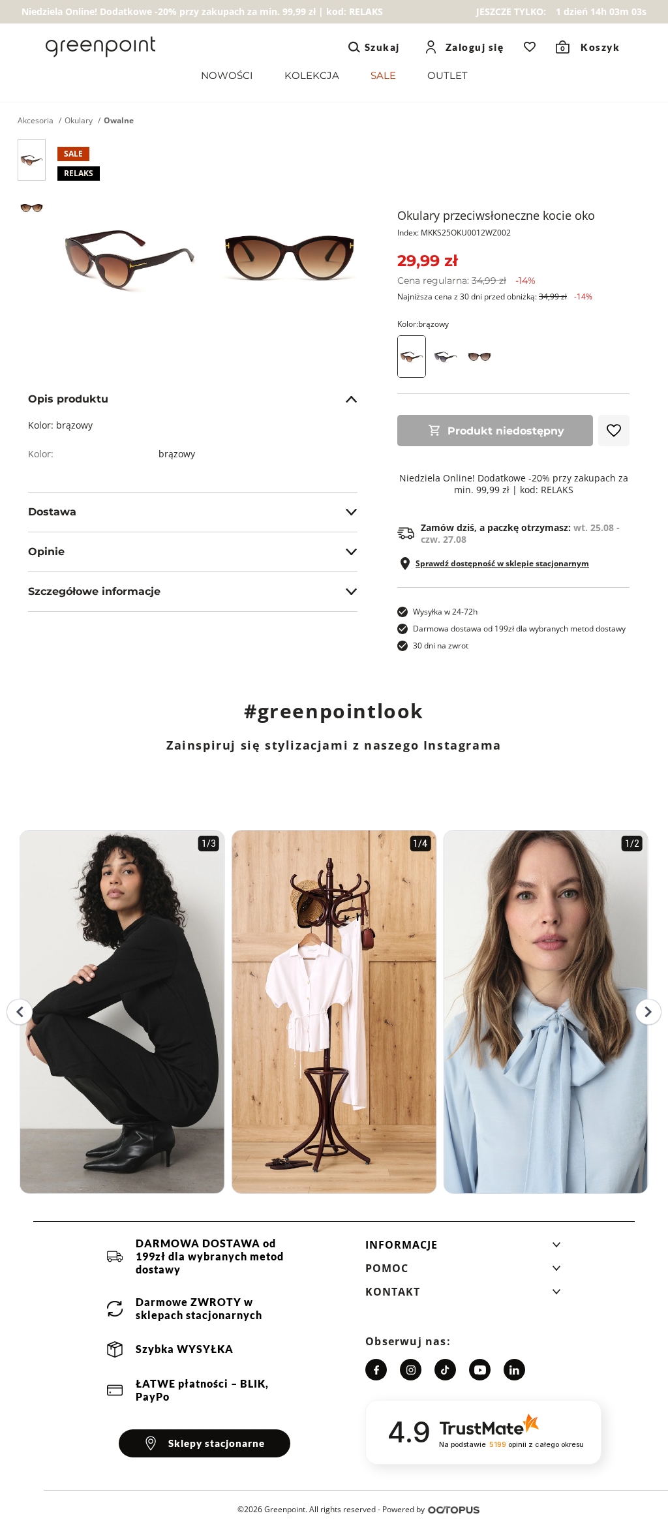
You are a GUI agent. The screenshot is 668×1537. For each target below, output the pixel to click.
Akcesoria (35, 120)
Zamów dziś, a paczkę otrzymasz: (520, 533)
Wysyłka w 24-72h (445, 611)
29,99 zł (427, 260)
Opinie (46, 551)
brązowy (177, 454)
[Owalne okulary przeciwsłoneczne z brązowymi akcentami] (479, 356)
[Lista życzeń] (530, 47)
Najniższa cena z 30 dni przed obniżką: (494, 296)
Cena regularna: (466, 280)
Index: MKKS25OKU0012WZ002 (454, 232)
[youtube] (480, 1369)
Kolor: (423, 323)
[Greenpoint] (100, 47)
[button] (463, 1248)
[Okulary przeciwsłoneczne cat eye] (445, 356)
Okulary (79, 120)
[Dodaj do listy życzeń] (614, 430)
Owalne (119, 120)
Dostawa (52, 512)
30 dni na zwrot (440, 645)
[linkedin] (514, 1369)
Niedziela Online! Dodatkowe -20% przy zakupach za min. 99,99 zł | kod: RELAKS (513, 484)
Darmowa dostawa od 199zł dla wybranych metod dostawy (519, 628)
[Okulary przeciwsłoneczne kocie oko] (32, 160)
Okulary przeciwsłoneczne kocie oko (496, 215)
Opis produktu (68, 399)
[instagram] (410, 1369)
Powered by (403, 1509)
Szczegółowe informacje (94, 591)
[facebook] (376, 1369)
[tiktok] (445, 1369)
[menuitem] (227, 78)
